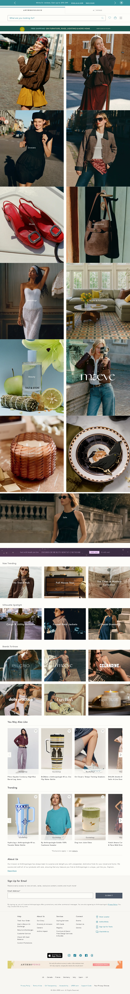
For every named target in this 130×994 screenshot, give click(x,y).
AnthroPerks (104, 922)
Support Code (87, 986)
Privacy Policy (112, 904)
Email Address (13, 891)
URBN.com (75, 986)
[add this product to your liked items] (36, 731)
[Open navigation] (121, 18)
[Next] (120, 755)
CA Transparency (51, 986)
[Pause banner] (121, 3)
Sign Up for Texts (105, 927)
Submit (109, 896)
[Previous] (10, 755)
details (75, 851)
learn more (90, 3)
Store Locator (104, 917)
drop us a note (77, 3)
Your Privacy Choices (101, 986)
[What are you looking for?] (102, 18)
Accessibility (63, 986)
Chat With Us (104, 932)
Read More (12, 871)
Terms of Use (37, 986)
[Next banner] (115, 3)
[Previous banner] (15, 3)
